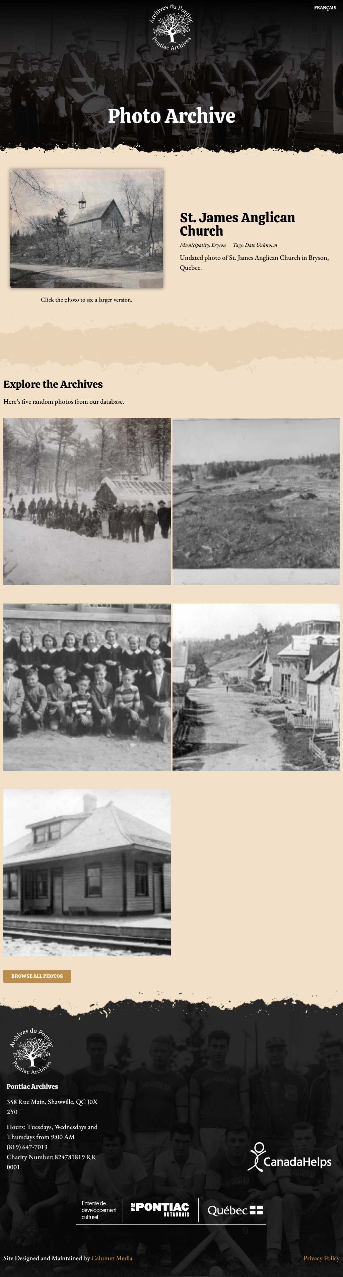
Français (325, 8)
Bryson (218, 244)
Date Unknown (261, 244)
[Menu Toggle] (171, 65)
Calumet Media (111, 1258)
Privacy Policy (321, 1258)
